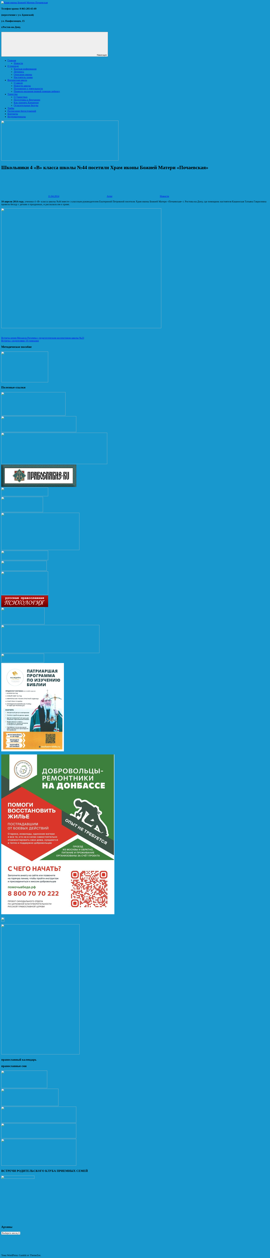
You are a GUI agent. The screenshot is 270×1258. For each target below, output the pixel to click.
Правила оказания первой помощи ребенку (37, 91)
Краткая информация (25, 69)
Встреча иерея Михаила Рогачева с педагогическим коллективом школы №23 (42, 338)
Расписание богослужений (22, 111)
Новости (18, 63)
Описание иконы (23, 74)
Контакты (13, 114)
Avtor (109, 196)
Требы (11, 108)
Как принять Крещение (26, 102)
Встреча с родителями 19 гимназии (20, 340)
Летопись (19, 71)
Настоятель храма (23, 77)
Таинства (13, 94)
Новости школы (22, 85)
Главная (12, 60)
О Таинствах (21, 97)
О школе (18, 83)
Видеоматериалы (17, 116)
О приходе (13, 66)
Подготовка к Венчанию (27, 99)
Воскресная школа (17, 80)
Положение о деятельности (28, 88)
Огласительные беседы (26, 105)
